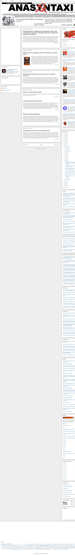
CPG (39, 544)
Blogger (47, 553)
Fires (14, 545)
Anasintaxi (5, 88)
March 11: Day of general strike (32, 92)
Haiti (33, 545)
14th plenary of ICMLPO (67, 388)
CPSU (42, 544)
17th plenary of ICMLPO (67, 363)
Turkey (46, 549)
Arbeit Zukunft (65, 425)
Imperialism (54, 545)
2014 (65, 138)
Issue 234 (64, 478)
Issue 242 (64, 467)
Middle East (48, 546)
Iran (64, 545)
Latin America (11, 546)
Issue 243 (64, 465)
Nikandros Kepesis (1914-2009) (69, 239)
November (67, 147)
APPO (14, 544)
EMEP (64, 455)
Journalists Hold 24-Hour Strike (32, 101)
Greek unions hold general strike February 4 (11, 70)
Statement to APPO (66, 402)
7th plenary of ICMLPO (67, 411)
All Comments (67, 45)
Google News (65, 488)
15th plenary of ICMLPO (67, 373)
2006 (65, 187)
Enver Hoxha (3, 545)
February (67, 178)
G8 (20, 545)
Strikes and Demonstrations (31, 114)
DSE (55, 544)
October (66, 149)
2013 (65, 140)
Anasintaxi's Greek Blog (67, 490)
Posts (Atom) (43, 148)
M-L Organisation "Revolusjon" (68, 429)
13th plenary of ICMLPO (67, 397)
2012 (65, 141)
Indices (62, 545)
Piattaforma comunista (67, 451)
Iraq (67, 545)
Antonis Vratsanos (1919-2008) (68, 243)
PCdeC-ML (65, 441)
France (17, 545)
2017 (65, 133)
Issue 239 (64, 470)
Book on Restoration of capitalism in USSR (22, 544)
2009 (65, 182)
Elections (73, 544)
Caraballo (30, 544)
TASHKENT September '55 (68, 219)
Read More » (57, 42)
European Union (9, 545)
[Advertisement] (10, 46)
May (66, 157)
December (67, 146)
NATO (67, 546)
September (67, 151)
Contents (35, 544)
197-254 (64, 463)
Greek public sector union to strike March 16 (36, 130)
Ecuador (63, 544)
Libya (23, 546)
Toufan (64, 457)
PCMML (64, 445)
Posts (65, 43)
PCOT (64, 449)
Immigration (49, 545)
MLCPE (53, 546)
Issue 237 (64, 472)
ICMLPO (64, 423)
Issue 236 (64, 474)
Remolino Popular (66, 484)
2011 (65, 143)
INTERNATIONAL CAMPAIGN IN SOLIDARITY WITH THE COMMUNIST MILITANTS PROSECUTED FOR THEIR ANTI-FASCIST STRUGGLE (40, 33)
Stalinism (15, 549)
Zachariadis (64, 549)
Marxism (36, 546)
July (66, 154)
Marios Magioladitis (6, 90)
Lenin (15, 546)
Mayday (40, 546)
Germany (23, 545)
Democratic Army (50, 544)
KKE (4, 546)
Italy (70, 545)
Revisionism (62, 547)
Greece (27, 545)
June (66, 155)
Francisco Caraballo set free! (68, 395)
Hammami (36, 545)
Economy (59, 544)
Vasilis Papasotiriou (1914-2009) (69, 241)
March (66, 160)
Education (68, 544)
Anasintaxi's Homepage (67, 492)
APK (63, 427)
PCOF (64, 447)
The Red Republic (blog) (67, 486)
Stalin (11, 549)
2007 (65, 185)
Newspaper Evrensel (66, 496)
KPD (6, 546)
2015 (65, 136)
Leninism (19, 546)
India (58, 545)
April (66, 159)
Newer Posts (25, 144)
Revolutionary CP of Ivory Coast (69, 453)
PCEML (64, 443)
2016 (65, 135)
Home (41, 144)
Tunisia (42, 549)
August (66, 152)
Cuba (45, 544)
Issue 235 (64, 476)
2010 (65, 144)
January (66, 180)
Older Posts (56, 144)
